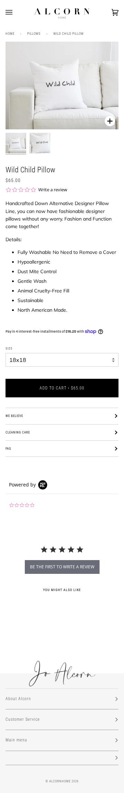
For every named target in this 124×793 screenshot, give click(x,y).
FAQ (8, 448)
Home (10, 33)
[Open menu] (16, 12)
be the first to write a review (62, 567)
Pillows (34, 33)
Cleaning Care (18, 432)
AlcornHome (60, 781)
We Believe (14, 416)
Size (9, 348)
